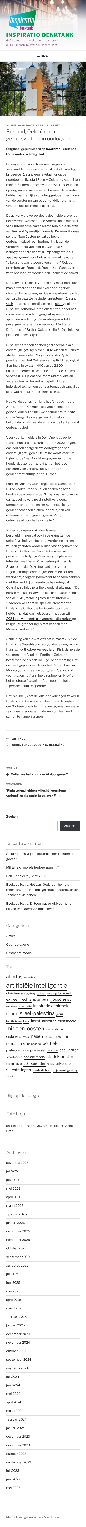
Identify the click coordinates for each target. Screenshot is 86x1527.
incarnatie (25, 1006)
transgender (34, 1063)
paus (48, 1037)
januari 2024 (15, 1428)
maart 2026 (15, 1206)
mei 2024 (13, 1394)
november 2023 (18, 1445)
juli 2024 (12, 1377)
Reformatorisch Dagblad (25, 154)
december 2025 (18, 1231)
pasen (37, 1036)
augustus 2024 (17, 1368)
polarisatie (34, 1043)
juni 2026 (13, 1180)
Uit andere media (19, 953)
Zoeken (12, 817)
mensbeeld (67, 1021)
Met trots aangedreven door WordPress (32, 1517)
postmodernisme (17, 1050)
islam (11, 1013)
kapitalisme (14, 1021)
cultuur (41, 993)
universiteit (64, 1064)
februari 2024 (16, 1419)
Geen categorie (17, 945)
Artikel (19, 738)
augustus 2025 (17, 1265)
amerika (29, 977)
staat (59, 304)
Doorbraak (54, 149)
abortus (14, 976)
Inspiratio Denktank (40, 35)
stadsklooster (60, 1056)
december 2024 (18, 1334)
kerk (26, 1021)
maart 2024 (15, 1411)
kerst (35, 1020)
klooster (49, 1021)
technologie (14, 1063)
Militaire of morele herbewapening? (32, 867)
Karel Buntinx (48, 125)
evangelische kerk (59, 993)
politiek (50, 1043)
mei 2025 (13, 1291)
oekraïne (57, 744)
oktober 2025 (16, 1248)
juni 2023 (13, 1479)
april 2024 (13, 1402)
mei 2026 (13, 1188)
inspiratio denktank (50, 1005)
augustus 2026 (17, 1163)
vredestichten (42, 1070)
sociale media (34, 1057)
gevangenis (41, 999)
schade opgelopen (49, 195)
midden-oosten (25, 1028)
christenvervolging (29, 744)
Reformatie (52, 1050)
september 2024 (18, 1360)
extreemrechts (19, 999)
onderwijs (13, 1037)
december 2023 (18, 1437)
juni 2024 (13, 1385)
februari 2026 (16, 1214)
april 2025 (13, 1300)
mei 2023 (13, 1488)
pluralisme (15, 1043)
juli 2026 (12, 1171)
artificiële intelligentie (36, 985)
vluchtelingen (18, 1069)
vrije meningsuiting (65, 1070)
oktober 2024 (16, 1351)
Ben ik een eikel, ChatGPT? (26, 876)
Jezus (59, 1014)
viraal (10, 206)
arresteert (55, 298)
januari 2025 (15, 1325)
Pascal (26, 1037)
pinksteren (61, 1036)
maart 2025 (15, 1308)
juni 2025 (13, 1283)
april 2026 (13, 1197)
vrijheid (10, 1076)
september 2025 (18, 1257)
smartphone (14, 1057)
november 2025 (18, 1240)
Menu (45, 56)
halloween (11, 1006)
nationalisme (54, 1029)
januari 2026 (15, 1223)
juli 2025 (12, 1274)
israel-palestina (37, 1013)
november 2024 (18, 1342)
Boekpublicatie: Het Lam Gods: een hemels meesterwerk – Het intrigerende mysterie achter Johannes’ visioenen (42, 890)
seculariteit (69, 1050)
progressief (37, 1050)
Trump (50, 1064)
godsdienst (60, 999)
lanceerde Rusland (20, 174)
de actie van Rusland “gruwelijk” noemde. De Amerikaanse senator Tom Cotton (42, 231)
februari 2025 (16, 1317)
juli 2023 (12, 1471)
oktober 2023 (16, 1454)
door (55, 371)
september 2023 (18, 1462)
